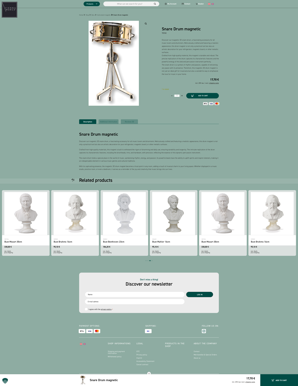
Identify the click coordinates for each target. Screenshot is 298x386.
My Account (171, 4)
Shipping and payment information (116, 352)
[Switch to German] (209, 3)
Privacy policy (141, 354)
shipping (10, 253)
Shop (87, 15)
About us (197, 358)
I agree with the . (100, 309)
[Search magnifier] (155, 3)
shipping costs (250, 382)
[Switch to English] (212, 3)
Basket (201, 4)
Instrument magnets (104, 15)
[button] (146, 260)
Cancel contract (142, 364)
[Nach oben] (149, 373)
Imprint (139, 358)
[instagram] (204, 331)
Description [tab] (87, 122)
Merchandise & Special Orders (205, 354)
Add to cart (203, 96)
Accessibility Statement (145, 361)
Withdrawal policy (114, 356)
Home (81, 15)
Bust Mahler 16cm (161, 241)
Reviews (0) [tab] (129, 122)
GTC (138, 351)
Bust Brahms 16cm (63, 241)
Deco (93, 15)
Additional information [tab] (108, 122)
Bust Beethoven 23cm (113, 241)
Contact (187, 4)
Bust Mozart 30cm (13, 241)
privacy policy (106, 309)
